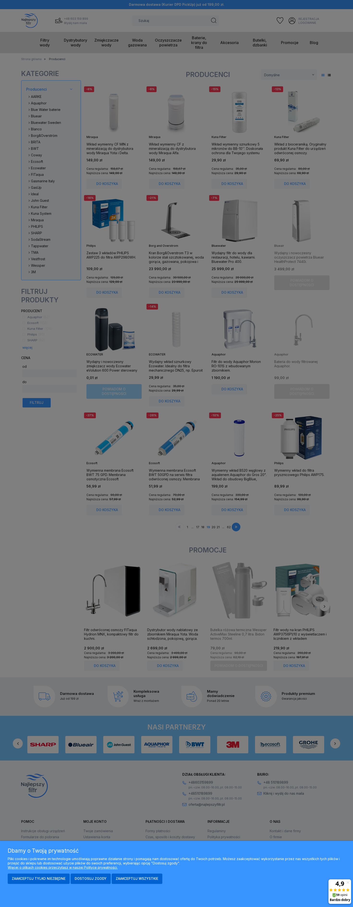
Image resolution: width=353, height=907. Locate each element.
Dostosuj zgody (91, 878)
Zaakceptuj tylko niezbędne (39, 878)
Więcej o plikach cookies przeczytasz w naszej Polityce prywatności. (63, 867)
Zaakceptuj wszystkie (137, 878)
